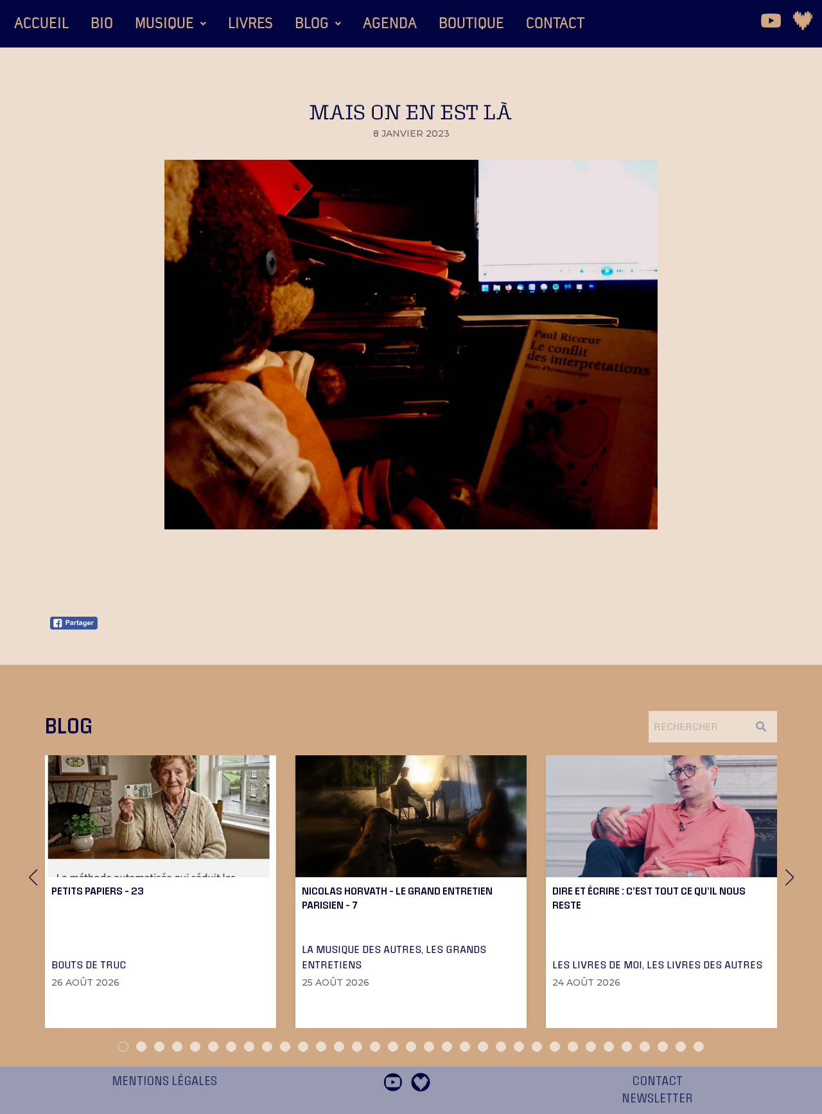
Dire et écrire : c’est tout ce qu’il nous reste (649, 898)
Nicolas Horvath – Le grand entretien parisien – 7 (397, 898)
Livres (250, 23)
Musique (164, 23)
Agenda (390, 23)
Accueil (41, 23)
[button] (170, 23)
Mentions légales (164, 1081)
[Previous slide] (32, 877)
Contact (555, 23)
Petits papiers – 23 (97, 891)
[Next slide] (789, 877)
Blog (312, 23)
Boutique (471, 23)
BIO (102, 23)
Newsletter (657, 1098)
